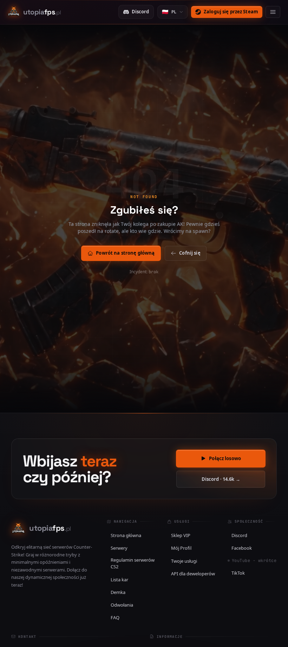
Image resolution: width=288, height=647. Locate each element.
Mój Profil (181, 548)
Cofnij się (189, 253)
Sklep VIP (180, 535)
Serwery (119, 548)
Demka (118, 592)
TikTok (238, 573)
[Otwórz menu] (273, 12)
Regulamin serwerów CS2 (133, 563)
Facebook (241, 548)
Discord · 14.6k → (221, 479)
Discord (140, 11)
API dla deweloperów (193, 573)
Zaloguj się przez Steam (231, 11)
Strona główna (126, 535)
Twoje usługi (184, 561)
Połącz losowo (225, 458)
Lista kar (119, 579)
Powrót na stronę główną (125, 253)
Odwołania (122, 605)
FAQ (115, 617)
